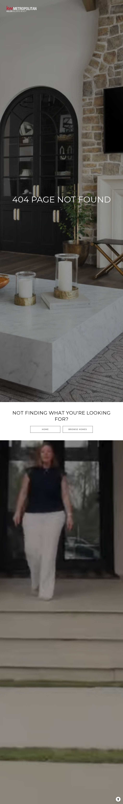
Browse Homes (77, 429)
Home (45, 429)
